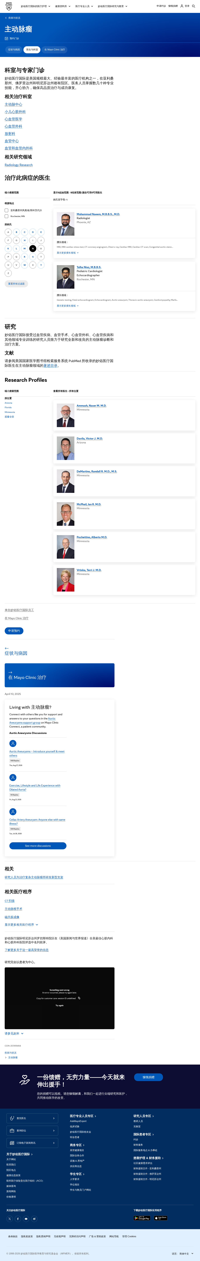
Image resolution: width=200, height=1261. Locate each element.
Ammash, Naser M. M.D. (91, 405)
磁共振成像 (12, 917)
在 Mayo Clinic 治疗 (55, 49)
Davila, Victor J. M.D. (90, 438)
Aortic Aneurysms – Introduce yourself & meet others (37, 753)
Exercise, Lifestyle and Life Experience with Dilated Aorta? (34, 787)
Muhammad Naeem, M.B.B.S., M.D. (98, 214)
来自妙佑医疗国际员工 (19, 610)
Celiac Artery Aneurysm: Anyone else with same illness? (37, 821)
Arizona (8, 402)
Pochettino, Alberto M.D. (92, 537)
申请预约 (14, 630)
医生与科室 (32, 49)
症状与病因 (14, 49)
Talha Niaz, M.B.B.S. (89, 267)
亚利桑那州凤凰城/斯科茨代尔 (26, 210)
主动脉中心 (13, 104)
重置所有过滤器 (16, 283)
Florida (8, 407)
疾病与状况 (14, 18)
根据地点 (9, 203)
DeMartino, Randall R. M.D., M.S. (97, 471)
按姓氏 (8, 224)
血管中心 (12, 141)
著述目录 (50, 365)
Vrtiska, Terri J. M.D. (89, 570)
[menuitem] (14, 49)
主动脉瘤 (18, 29)
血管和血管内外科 (19, 148)
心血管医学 (13, 119)
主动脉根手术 (13, 909)
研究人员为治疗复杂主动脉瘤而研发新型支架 (34, 877)
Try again (59, 1005)
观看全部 (9, 416)
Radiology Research (19, 165)
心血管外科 (13, 126)
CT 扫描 (9, 900)
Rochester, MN (18, 216)
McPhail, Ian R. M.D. (89, 504)
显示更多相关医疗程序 (19, 924)
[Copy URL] (79, 998)
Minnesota (10, 412)
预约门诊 (14, 38)
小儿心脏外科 (15, 112)
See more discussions (38, 845)
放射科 (10, 133)
